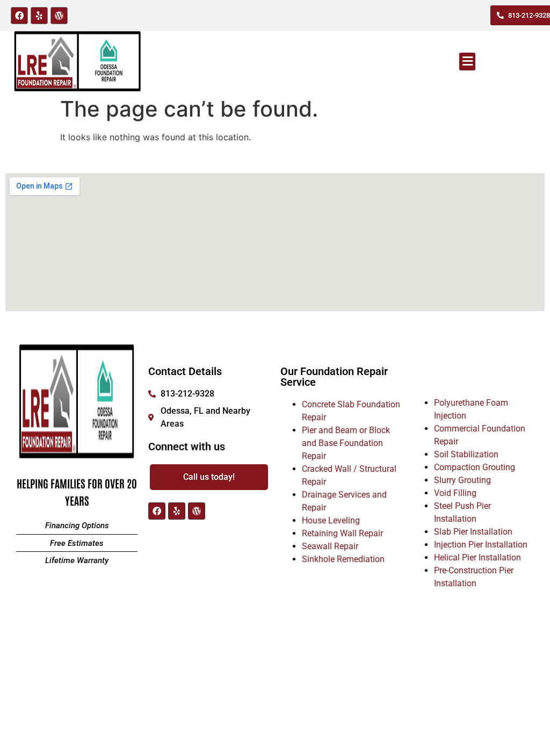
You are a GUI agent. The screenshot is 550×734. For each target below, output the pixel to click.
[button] (467, 61)
